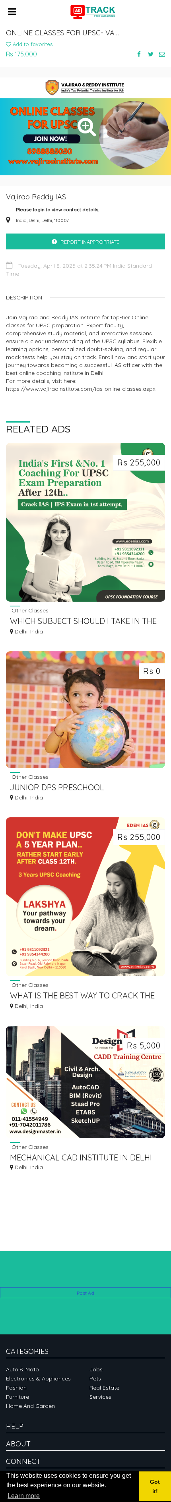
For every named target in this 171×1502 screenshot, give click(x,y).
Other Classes (29, 610)
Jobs (96, 1369)
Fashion (16, 1387)
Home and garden (30, 1405)
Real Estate (104, 1387)
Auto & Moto (22, 1369)
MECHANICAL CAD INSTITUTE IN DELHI (81, 1157)
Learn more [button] (24, 1495)
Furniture (17, 1396)
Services (100, 1396)
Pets (95, 1378)
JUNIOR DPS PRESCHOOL (57, 787)
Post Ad (85, 1293)
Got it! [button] (155, 1486)
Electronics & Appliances (38, 1378)
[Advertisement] (85, 1275)
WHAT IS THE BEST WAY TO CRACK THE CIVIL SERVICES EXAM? (82, 996)
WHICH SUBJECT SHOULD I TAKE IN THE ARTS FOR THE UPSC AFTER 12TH (83, 621)
